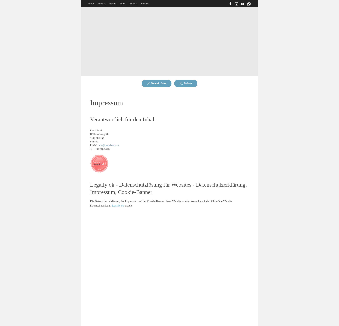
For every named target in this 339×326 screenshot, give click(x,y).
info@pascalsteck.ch (109, 145)
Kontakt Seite (158, 83)
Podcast (112, 3)
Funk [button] (122, 3)
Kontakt (145, 3)
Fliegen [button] (101, 3)
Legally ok (118, 205)
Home (91, 3)
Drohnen (133, 3)
